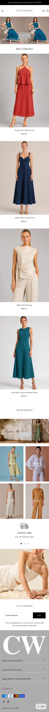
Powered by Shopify (10, 708)
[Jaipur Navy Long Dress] (24, 178)
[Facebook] (3, 702)
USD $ (7, 689)
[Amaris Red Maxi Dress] (24, 90)
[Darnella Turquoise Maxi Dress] (24, 353)
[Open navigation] (8, 11)
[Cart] (47, 11)
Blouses (37, 463)
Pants (37, 500)
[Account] (43, 11)
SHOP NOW (24, 36)
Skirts (11, 500)
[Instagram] (8, 702)
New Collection (24, 48)
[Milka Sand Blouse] (24, 265)
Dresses (12, 463)
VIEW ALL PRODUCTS (24, 410)
